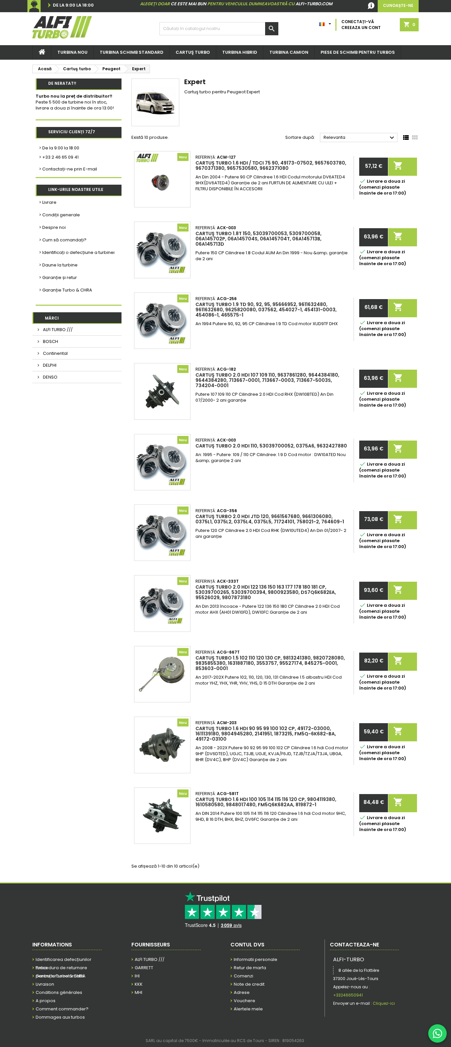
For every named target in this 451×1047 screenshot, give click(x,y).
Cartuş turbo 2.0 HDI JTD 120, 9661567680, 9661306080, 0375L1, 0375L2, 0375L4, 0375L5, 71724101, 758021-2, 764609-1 (269, 519)
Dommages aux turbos (60, 1017)
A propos (45, 1001)
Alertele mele (248, 1009)
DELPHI (49, 365)
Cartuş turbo (193, 52)
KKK (139, 984)
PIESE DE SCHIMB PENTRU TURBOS (358, 52)
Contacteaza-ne (354, 944)
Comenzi (243, 976)
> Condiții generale (59, 215)
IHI (137, 976)
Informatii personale (255, 959)
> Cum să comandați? (63, 240)
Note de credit (249, 984)
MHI (138, 992)
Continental (55, 353)
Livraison (45, 984)
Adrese (242, 992)
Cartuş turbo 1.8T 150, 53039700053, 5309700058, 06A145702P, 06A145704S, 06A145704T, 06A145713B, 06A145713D (258, 238)
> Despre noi (52, 227)
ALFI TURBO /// (57, 329)
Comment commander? (62, 1009)
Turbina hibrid (239, 52)
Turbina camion (288, 52)
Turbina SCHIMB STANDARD (131, 52)
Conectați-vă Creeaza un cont (361, 24)
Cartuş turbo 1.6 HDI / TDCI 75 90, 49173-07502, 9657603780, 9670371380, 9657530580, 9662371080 (270, 165)
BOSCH (50, 341)
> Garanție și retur (58, 277)
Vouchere (244, 1001)
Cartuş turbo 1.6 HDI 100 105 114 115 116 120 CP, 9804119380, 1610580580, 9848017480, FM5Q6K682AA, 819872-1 (265, 802)
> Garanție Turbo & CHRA (65, 290)
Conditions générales (59, 992)
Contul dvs (247, 944)
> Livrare (47, 202)
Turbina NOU (72, 52)
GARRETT (144, 968)
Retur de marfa (250, 968)
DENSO (49, 377)
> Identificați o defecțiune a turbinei (77, 252)
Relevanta (360, 138)
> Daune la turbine (58, 265)
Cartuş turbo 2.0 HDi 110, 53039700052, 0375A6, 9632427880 (271, 446)
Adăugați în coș (398, 164)
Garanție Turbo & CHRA (61, 976)
